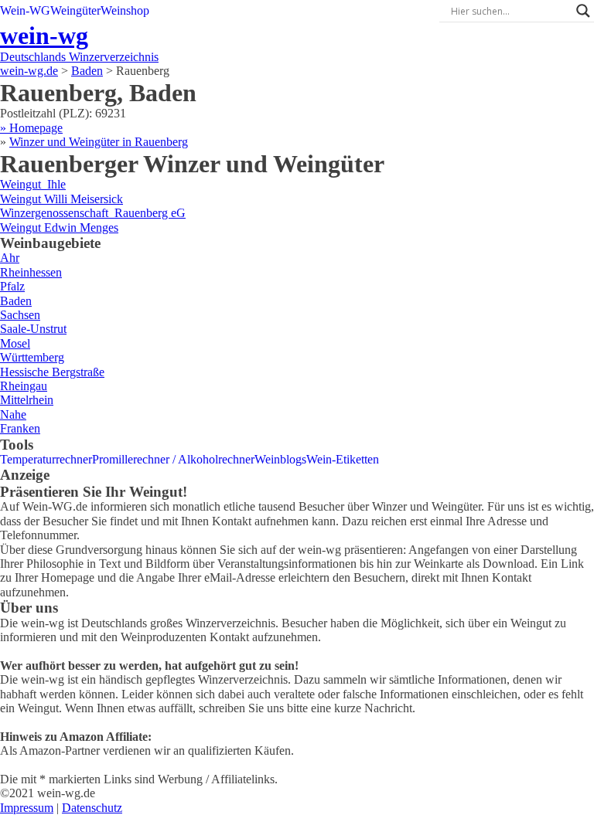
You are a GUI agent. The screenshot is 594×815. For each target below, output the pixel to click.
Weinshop (125, 10)
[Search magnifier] (583, 11)
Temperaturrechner (46, 459)
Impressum (26, 807)
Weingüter (75, 10)
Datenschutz (92, 807)
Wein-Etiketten (342, 459)
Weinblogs (280, 459)
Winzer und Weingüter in (98, 141)
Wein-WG (25, 10)
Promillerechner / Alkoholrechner (173, 459)
